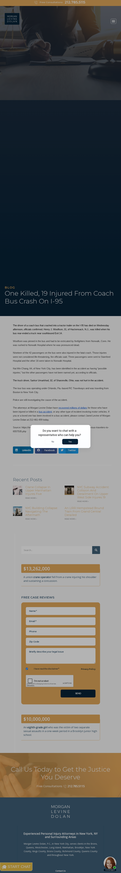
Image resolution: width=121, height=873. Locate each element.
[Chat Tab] (60, 436)
